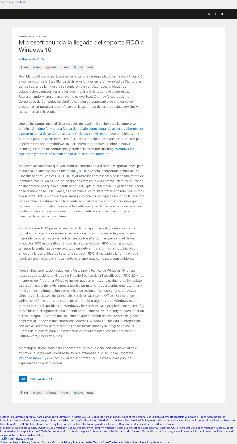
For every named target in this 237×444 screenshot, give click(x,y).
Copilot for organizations (107, 416)
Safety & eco (131, 442)
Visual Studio (123, 431)
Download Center (10, 420)
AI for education (165, 424)
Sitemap (36, 442)
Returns (55, 420)
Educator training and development (97, 424)
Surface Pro (7, 416)
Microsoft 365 (64, 427)
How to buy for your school (59, 424)
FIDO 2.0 (63, 175)
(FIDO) (81, 170)
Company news (171, 431)
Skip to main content (12, 2)
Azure (174, 427)
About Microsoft (151, 431)
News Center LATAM (33, 58)
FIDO (32, 379)
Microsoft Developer (191, 427)
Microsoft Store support (36, 420)
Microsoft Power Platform (88, 427)
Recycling (146, 442)
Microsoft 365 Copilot (138, 427)
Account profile (216, 416)
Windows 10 (45, 379)
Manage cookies (82, 442)
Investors (210, 431)
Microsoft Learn (213, 427)
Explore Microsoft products (168, 416)
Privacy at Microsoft (193, 431)
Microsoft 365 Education (27, 424)
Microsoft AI (7, 427)
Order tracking (70, 420)
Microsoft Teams (115, 427)
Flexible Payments (146, 420)
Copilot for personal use (136, 416)
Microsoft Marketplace (75, 431)
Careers (136, 431)
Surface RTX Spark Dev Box (75, 416)
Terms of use (101, 442)
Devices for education (198, 420)
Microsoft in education (171, 420)
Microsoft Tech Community (45, 431)
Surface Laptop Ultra (45, 416)
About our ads (160, 442)
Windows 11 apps (195, 416)
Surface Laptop (24, 416)
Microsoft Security (26, 427)
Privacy (68, 442)
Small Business (161, 427)
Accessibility (18, 435)
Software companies (102, 431)
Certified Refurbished (92, 420)
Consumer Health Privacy (15, 442)
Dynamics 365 (46, 427)
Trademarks (116, 442)
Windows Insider (31, 358)
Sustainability (35, 435)
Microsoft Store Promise (120, 420)
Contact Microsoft (52, 442)
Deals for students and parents (137, 424)
